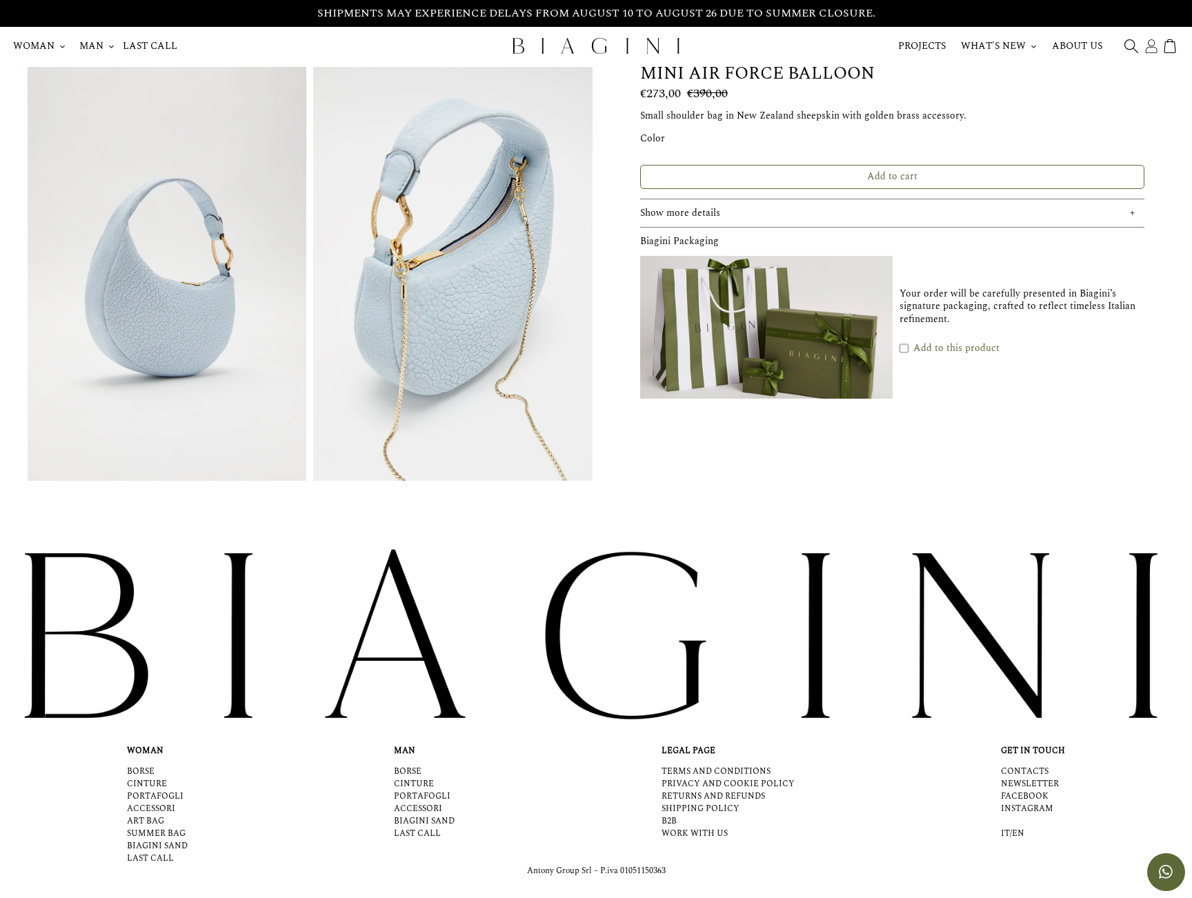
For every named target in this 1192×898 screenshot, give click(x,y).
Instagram (1027, 808)
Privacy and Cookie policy (728, 783)
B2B (669, 821)
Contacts (1025, 771)
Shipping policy (700, 808)
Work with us (695, 833)
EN (1018, 834)
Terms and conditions (716, 771)
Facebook (1025, 796)
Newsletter (1030, 783)
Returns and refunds (713, 796)
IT (1005, 834)
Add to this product (956, 348)
